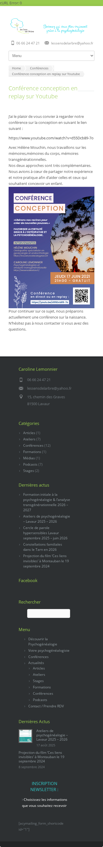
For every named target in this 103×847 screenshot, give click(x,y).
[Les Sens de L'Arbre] (51, 33)
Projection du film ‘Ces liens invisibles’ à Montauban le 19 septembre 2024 (46, 561)
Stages (28, 470)
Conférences (33, 445)
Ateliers (29, 439)
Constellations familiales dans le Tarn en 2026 (42, 547)
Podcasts (30, 464)
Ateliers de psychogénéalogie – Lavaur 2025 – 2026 (46, 519)
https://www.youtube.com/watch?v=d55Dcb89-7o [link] (51, 137)
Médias (29, 458)
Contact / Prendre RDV (46, 706)
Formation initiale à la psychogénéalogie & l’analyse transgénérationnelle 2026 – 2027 (46, 502)
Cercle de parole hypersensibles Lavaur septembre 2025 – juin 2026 (45, 532)
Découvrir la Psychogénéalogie (42, 642)
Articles (29, 432)
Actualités (36, 662)
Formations (32, 451)
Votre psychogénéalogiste (49, 650)
